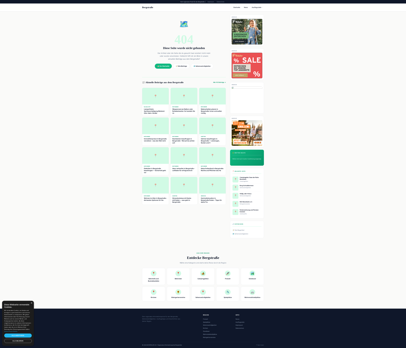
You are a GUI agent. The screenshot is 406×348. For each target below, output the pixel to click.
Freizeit (205, 319)
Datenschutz (220, 2)
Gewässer (206, 331)
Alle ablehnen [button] (17, 341)
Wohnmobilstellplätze (210, 334)
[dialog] (18, 323)
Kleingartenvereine (209, 337)
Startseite (236, 7)
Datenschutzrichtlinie (10, 331)
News (246, 7)
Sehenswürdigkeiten (210, 325)
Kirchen (205, 328)
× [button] (31, 303)
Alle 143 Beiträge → (219, 82)
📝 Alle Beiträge (181, 66)
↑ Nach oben (260, 345)
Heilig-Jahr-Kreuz (245, 193)
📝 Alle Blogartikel (238, 230)
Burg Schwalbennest (246, 185)
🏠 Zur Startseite (163, 66)
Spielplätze (206, 322)
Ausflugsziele (257, 7)
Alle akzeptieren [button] (18, 335)
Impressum (211, 2)
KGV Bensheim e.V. (246, 202)
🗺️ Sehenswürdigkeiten (240, 234)
